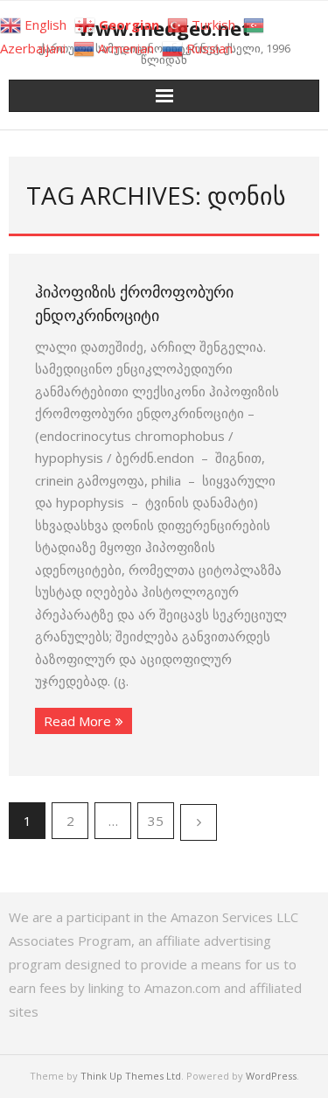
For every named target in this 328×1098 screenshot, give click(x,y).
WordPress (271, 1075)
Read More (77, 721)
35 (156, 820)
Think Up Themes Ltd (130, 1075)
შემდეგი (198, 822)
